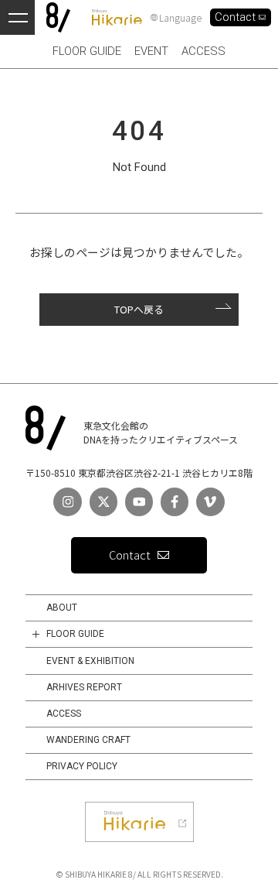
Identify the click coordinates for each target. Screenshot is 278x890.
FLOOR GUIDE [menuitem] (87, 51)
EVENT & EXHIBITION (90, 661)
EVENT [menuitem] (151, 51)
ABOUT (61, 607)
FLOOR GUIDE (75, 633)
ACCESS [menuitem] (203, 51)
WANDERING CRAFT (88, 739)
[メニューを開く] (17, 17)
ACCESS (63, 713)
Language (180, 17)
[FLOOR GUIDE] (36, 634)
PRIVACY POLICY (81, 766)
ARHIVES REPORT (84, 687)
